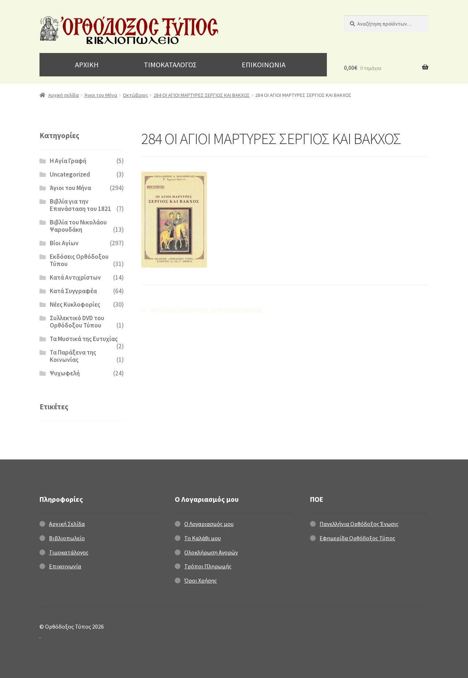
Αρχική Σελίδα (67, 523)
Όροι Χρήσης (200, 580)
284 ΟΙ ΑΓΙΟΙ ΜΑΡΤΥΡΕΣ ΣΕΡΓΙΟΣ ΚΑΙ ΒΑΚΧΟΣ (202, 95)
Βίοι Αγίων (64, 243)
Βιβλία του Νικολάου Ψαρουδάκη (78, 226)
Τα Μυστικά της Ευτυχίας (84, 339)
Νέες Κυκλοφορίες (75, 304)
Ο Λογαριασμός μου (209, 523)
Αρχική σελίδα (63, 95)
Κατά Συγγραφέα (73, 291)
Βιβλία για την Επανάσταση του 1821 (80, 205)
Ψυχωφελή (65, 373)
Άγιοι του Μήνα (100, 95)
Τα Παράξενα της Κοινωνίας (73, 356)
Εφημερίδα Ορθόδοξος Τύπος (357, 538)
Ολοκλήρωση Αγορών (211, 552)
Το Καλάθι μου (202, 538)
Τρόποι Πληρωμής (207, 566)
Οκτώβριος (135, 95)
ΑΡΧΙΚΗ (87, 64)
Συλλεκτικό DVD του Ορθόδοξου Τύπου (77, 321)
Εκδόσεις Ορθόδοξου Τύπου (79, 260)
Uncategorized (70, 174)
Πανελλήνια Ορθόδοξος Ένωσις (359, 523)
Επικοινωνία (65, 566)
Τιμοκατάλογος (68, 552)
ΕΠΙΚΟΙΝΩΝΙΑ (264, 64)
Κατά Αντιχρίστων (75, 277)
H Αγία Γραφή (68, 161)
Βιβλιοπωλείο (67, 538)
